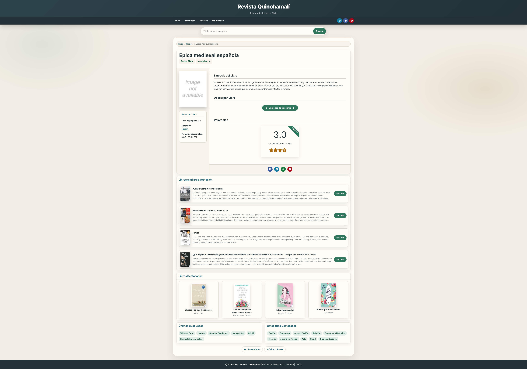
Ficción (189, 44)
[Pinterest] (351, 20)
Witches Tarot (187, 333)
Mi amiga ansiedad (285, 310)
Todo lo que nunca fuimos (328, 309)
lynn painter (238, 333)
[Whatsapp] (283, 169)
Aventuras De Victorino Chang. (208, 188)
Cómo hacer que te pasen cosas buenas (242, 310)
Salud (313, 339)
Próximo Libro (274, 349)
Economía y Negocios (335, 333)
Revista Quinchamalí (263, 6)
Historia (272, 339)
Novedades (218, 20)
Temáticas (190, 20)
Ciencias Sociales (328, 339)
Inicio (177, 20)
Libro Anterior (253, 349)
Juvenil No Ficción (289, 339)
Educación (285, 333)
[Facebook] (345, 20)
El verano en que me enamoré (198, 310)
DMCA (298, 364)
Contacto (289, 364)
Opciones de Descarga (280, 108)
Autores (204, 20)
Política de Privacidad (272, 364)
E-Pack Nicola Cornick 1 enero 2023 (210, 210)
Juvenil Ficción (301, 333)
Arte (304, 339)
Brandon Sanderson (218, 333)
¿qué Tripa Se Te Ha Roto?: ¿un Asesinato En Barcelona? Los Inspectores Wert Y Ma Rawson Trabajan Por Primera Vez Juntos (254, 254)
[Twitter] (339, 20)
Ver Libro (340, 194)
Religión (316, 333)
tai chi (251, 333)
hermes (201, 333)
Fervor (196, 232)
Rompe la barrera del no (191, 339)
